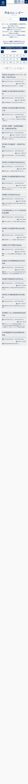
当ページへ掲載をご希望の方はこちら (14, 41)
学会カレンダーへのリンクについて (14, 43)
